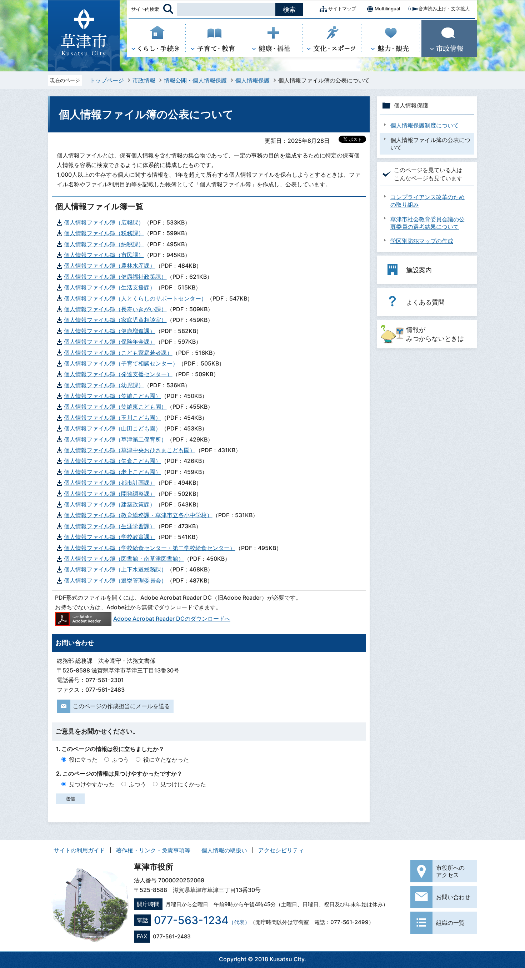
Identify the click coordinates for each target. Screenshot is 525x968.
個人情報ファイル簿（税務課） (104, 233)
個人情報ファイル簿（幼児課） (104, 385)
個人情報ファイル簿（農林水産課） (109, 265)
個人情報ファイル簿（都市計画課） (109, 482)
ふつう (120, 759)
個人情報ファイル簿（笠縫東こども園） (115, 406)
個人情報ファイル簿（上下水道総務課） (115, 569)
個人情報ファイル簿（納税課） (104, 244)
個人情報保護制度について (424, 125)
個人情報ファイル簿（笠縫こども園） (112, 395)
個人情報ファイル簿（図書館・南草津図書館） (124, 558)
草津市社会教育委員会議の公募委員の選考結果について (427, 223)
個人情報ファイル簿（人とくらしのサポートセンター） (135, 298)
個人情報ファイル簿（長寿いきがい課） (115, 309)
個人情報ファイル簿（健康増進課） (109, 330)
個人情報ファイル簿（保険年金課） (109, 341)
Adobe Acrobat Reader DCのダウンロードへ (171, 618)
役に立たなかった (166, 759)
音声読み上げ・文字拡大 (444, 8)
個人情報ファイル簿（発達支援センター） (118, 374)
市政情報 (143, 80)
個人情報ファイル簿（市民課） (104, 254)
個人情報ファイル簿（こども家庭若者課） (118, 352)
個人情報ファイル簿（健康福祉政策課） (115, 276)
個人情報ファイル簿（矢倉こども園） (112, 460)
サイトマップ (342, 8)
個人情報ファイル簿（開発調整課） (109, 493)
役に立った (83, 759)
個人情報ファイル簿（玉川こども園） (112, 417)
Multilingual (387, 8)
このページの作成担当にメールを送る (121, 706)
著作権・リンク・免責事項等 (153, 850)
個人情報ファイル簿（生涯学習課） (109, 526)
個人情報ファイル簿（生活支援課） (109, 287)
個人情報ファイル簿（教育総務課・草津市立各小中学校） (138, 515)
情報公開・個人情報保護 (195, 80)
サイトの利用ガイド (79, 850)
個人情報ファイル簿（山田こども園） (112, 428)
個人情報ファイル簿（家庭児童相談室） (115, 319)
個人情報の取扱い (224, 850)
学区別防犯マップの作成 (421, 240)
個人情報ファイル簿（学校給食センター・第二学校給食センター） (149, 547)
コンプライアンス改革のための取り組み (427, 200)
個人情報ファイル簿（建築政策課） (109, 504)
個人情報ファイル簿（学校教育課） (109, 536)
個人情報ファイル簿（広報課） (104, 222)
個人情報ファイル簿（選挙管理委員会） (115, 580)
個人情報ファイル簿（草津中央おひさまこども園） (129, 450)
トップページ (107, 80)
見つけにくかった (183, 784)
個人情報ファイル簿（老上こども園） (112, 471)
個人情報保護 (252, 80)
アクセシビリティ (281, 850)
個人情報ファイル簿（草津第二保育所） (115, 439)
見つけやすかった (92, 784)
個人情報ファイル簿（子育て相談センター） (121, 363)
